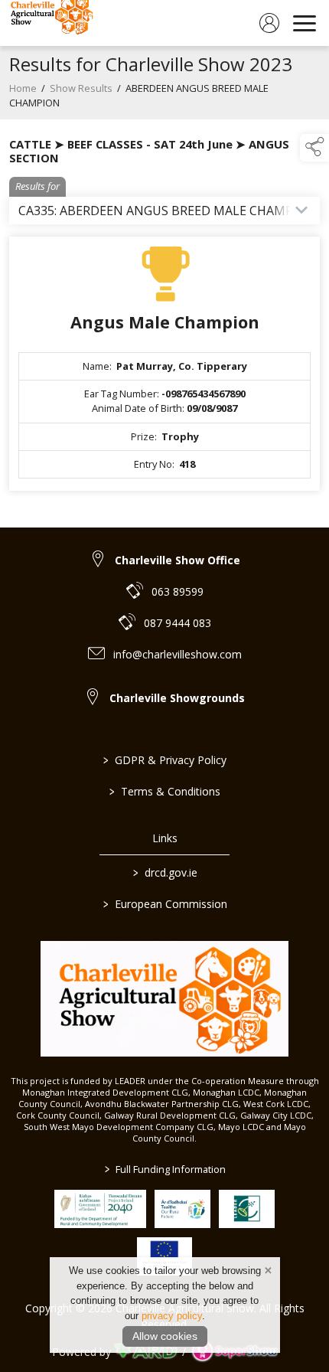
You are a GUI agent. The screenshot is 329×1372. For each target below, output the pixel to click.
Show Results (81, 88)
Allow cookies (164, 1336)
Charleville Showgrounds (177, 698)
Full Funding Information (164, 1169)
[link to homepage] (50, 23)
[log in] (269, 23)
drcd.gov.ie (164, 872)
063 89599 (177, 591)
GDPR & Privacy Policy (164, 760)
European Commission (164, 904)
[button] (314, 148)
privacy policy (172, 1315)
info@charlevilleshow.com (177, 654)
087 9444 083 (177, 623)
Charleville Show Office (177, 560)
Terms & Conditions (164, 791)
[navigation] (304, 22)
